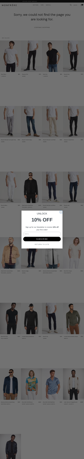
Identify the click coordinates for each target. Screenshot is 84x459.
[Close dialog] (61, 212)
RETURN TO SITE (42, 244)
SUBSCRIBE (42, 239)
